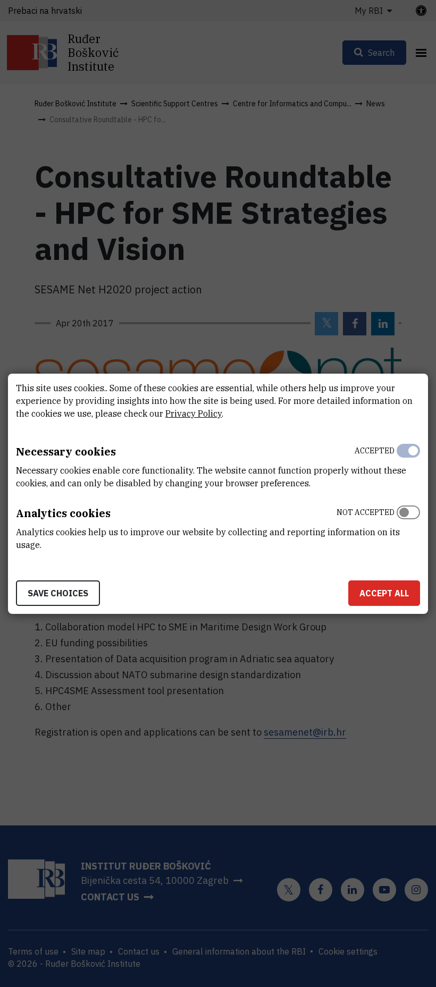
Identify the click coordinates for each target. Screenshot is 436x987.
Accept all (384, 593)
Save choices (58, 593)
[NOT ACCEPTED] (408, 526)
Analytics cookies (63, 513)
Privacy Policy (193, 413)
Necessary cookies (66, 451)
